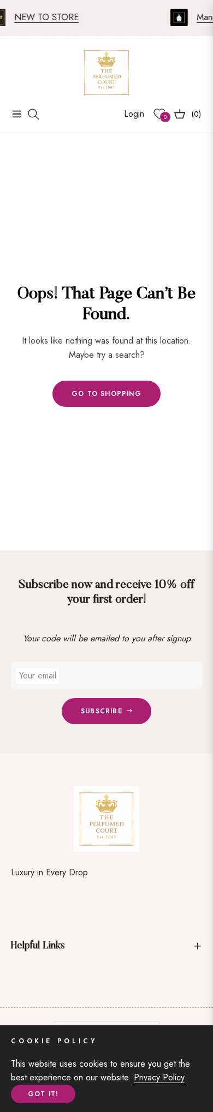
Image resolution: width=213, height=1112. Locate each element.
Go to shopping (106, 394)
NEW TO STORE (43, 17)
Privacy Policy (159, 1077)
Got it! (43, 1094)
